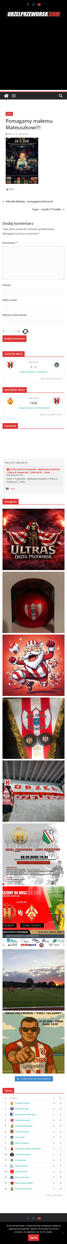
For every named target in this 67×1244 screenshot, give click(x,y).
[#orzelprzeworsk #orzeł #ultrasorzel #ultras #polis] (33, 539)
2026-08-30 (33, 398)
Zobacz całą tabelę (54, 1195)
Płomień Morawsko (23, 1126)
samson (25, 134)
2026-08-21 (33, 362)
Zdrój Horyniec (21, 1166)
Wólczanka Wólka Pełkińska (28, 1149)
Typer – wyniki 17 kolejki (46, 209)
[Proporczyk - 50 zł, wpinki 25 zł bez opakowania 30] (33, 728)
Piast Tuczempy (22, 1131)
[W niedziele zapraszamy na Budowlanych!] (33, 854)
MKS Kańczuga (22, 1109)
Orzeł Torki (20, 1137)
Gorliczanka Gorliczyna (25, 1114)
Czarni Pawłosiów (23, 1154)
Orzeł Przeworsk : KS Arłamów (33, 372)
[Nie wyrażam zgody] (63, 1232)
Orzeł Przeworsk (22, 1120)
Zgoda (33, 1237)
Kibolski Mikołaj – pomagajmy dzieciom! (29, 201)
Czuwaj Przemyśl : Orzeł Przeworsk (33, 408)
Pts (60, 1098)
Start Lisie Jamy (22, 1177)
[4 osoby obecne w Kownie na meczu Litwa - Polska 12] (33, 791)
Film (13, 488)
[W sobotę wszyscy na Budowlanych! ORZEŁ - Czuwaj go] (33, 917)
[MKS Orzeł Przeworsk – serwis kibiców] (6, 95)
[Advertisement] (33, 57)
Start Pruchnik (21, 1171)
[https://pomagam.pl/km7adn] (33, 665)
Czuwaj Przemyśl (22, 1103)
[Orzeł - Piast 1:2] (33, 980)
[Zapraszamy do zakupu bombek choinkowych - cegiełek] (33, 602)
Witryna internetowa (14, 315)
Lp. (5, 1098)
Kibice (9, 114)
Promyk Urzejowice (23, 1189)
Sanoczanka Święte (24, 1183)
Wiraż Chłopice (22, 1143)
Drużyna (13, 1098)
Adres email (9, 300)
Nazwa (6, 285)
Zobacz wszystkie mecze (51, 379)
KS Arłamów (20, 1160)
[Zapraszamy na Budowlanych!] (33, 1043)
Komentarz (10, 242)
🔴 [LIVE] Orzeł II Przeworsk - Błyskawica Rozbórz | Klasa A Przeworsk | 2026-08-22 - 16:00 (33, 471)
